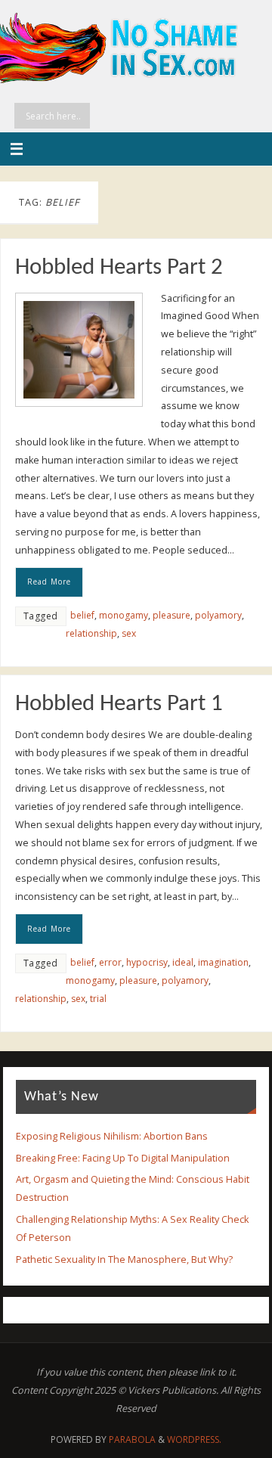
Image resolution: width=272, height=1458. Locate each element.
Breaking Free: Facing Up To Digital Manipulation (123, 1158)
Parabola (132, 1439)
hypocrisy (147, 962)
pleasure (171, 615)
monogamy (123, 615)
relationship (91, 633)
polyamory (218, 615)
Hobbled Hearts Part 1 (119, 704)
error (110, 962)
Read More (49, 581)
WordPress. (194, 1439)
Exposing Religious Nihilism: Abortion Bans (112, 1136)
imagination (223, 962)
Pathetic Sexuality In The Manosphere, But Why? (124, 1259)
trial (98, 998)
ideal (182, 962)
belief (82, 615)
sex (129, 633)
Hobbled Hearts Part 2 (119, 268)
